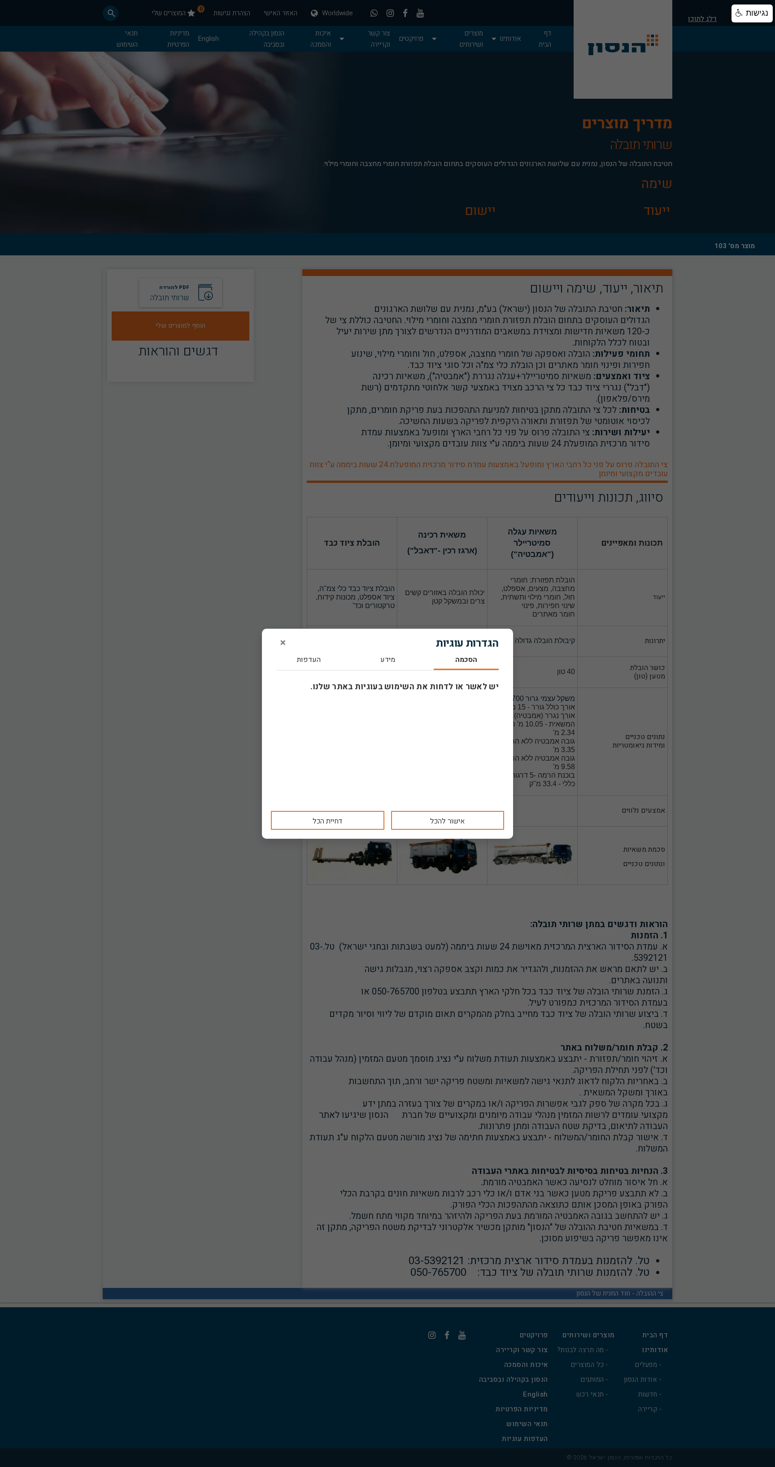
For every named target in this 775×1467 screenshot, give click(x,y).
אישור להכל (447, 821)
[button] (752, 13)
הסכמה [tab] (466, 660)
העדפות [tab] (309, 660)
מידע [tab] (387, 660)
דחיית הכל (327, 821)
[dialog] (387, 733)
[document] (387, 734)
